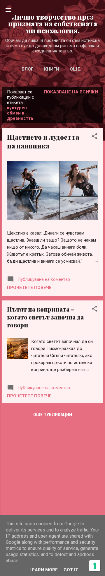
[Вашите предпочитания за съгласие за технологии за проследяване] (94, 565)
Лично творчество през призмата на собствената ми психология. (52, 23)
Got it (71, 569)
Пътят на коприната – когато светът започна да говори (45, 317)
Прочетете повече (29, 287)
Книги (51, 69)
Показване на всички (71, 92)
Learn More (43, 569)
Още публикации (52, 414)
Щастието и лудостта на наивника (43, 141)
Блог (28, 69)
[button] (94, 137)
